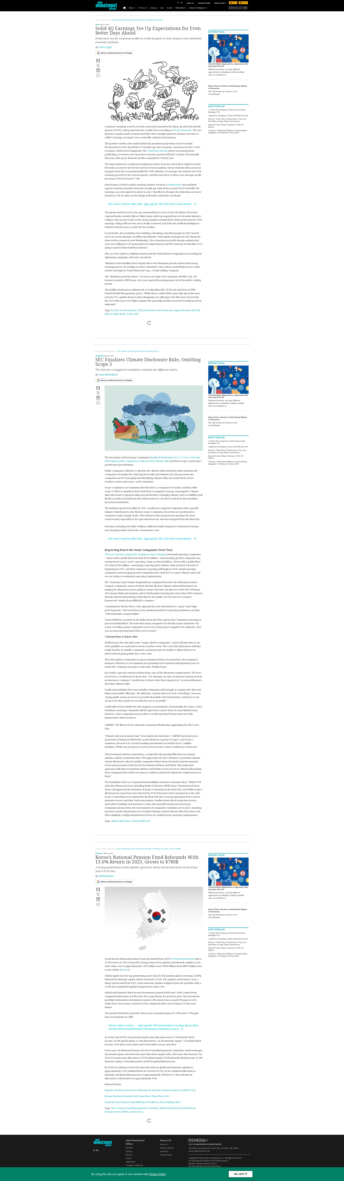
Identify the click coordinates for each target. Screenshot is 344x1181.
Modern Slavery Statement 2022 (203, 1163)
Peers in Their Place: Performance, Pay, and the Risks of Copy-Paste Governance (227, 120)
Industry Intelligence (197, 8)
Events (169, 8)
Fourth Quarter (128, 310)
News (131, 8)
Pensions (99, 853)
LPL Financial (165, 310)
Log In (234, 2)
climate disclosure (121, 821)
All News (129, 1147)
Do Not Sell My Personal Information (205, 1166)
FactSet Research (182, 130)
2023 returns (118, 1108)
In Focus (141, 8)
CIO (190, 1144)
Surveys (153, 8)
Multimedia (179, 8)
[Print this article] (98, 75)
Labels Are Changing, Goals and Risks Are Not (228, 115)
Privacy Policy (157, 1174)
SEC (148, 821)
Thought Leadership (134, 1165)
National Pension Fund (172, 1108)
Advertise (164, 1151)
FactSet (115, 310)
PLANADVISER (199, 1144)
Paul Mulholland (108, 374)
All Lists (129, 1154)
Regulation (99, 356)
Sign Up (244, 2)
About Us (190, 3)
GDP (140, 310)
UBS (136, 314)
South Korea (136, 1111)
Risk (97, 25)
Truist (129, 314)
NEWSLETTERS (219, 3)
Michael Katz (106, 876)
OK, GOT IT (240, 1174)
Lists (162, 8)
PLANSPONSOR (214, 1144)
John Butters (150, 310)
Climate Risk (138, 821)
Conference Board (157, 150)
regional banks (181, 310)
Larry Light (105, 47)
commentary (175, 184)
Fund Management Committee (142, 1108)
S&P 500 (195, 310)
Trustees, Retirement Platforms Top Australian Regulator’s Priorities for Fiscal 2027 (227, 131)
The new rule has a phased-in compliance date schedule (135, 554)
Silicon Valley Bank (115, 314)
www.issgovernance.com (199, 1151)
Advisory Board (204, 3)
